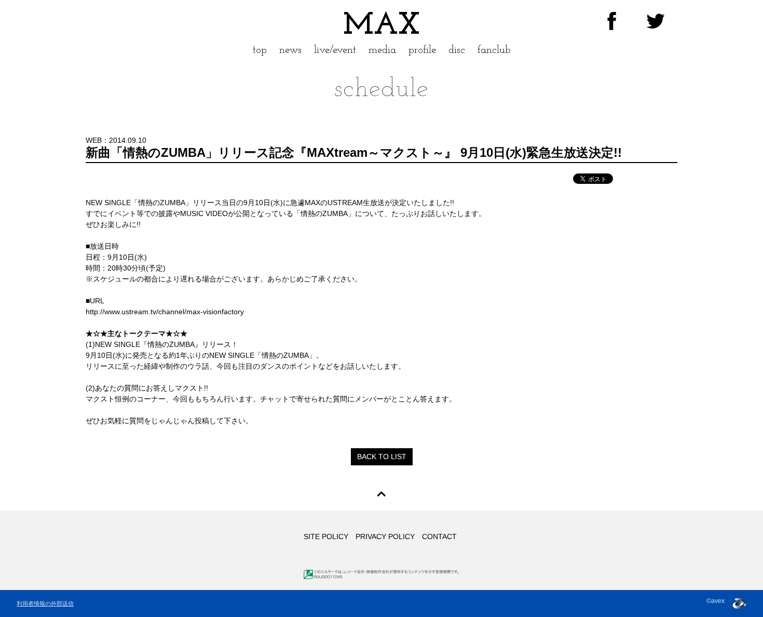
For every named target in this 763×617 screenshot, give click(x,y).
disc (456, 50)
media (382, 50)
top (260, 50)
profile (422, 50)
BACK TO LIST (381, 456)
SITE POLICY (326, 536)
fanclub (494, 50)
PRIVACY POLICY (385, 536)
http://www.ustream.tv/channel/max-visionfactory (165, 311)
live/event (335, 50)
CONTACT (439, 536)
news (290, 50)
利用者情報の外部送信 (45, 603)
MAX (381, 26)
